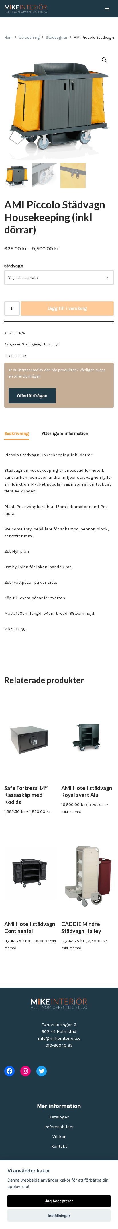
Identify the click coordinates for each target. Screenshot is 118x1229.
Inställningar (59, 1215)
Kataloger (59, 1117)
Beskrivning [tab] (16, 433)
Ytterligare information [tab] (65, 433)
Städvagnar (57, 37)
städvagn (13, 265)
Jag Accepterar (59, 1201)
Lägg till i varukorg (67, 308)
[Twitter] (41, 1071)
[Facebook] (9, 1071)
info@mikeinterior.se (59, 1038)
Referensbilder (59, 1126)
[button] (104, 60)
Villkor (59, 1136)
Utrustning (29, 37)
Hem (8, 37)
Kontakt (59, 1146)
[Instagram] (25, 1071)
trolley (21, 356)
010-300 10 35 (59, 1045)
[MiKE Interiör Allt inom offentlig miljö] (25, 8)
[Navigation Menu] (107, 8)
